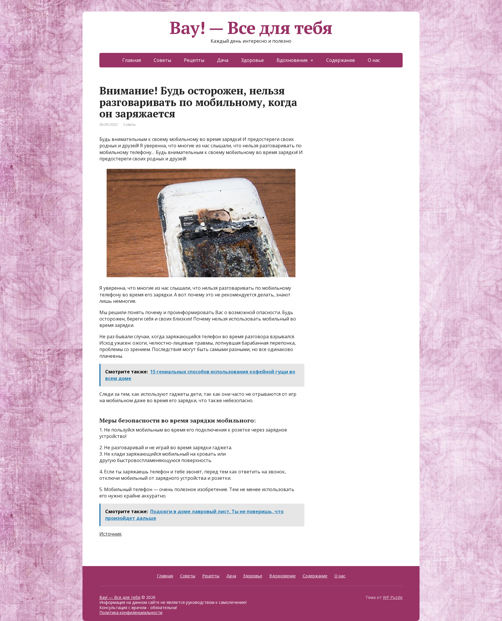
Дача (222, 60)
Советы (162, 60)
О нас (374, 60)
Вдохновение (292, 60)
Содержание (340, 60)
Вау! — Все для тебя (251, 27)
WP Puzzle (393, 597)
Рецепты (194, 60)
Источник (110, 534)
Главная (131, 60)
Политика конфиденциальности (130, 612)
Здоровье (252, 60)
